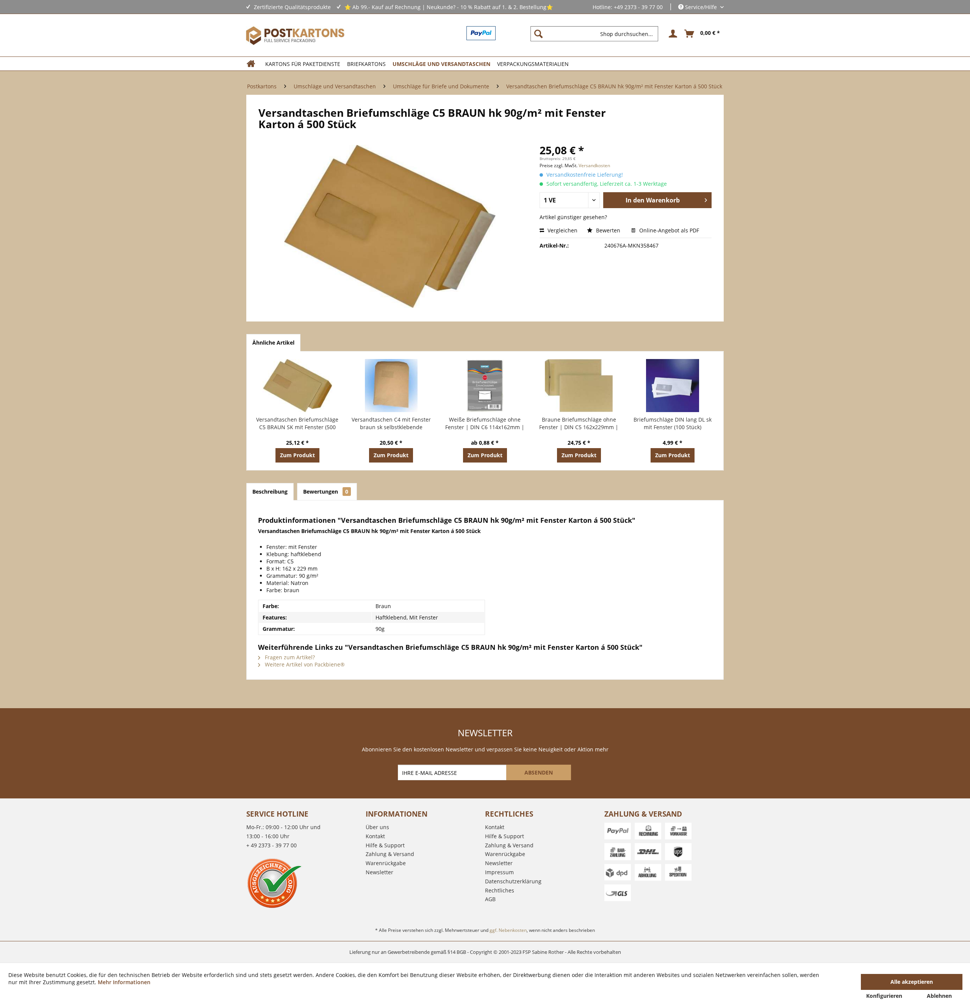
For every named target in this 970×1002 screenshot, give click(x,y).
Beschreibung (270, 491)
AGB (490, 899)
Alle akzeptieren (911, 981)
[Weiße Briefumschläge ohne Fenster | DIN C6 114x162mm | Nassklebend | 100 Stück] (485, 385)
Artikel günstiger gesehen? (573, 217)
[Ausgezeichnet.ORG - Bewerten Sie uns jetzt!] (304, 883)
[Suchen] (538, 33)
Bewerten (608, 230)
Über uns (377, 827)
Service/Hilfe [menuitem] (701, 7)
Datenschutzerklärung (513, 881)
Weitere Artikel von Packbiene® (304, 664)
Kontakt (375, 836)
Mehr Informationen (124, 982)
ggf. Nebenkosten (508, 930)
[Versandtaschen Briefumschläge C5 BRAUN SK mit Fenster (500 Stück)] (297, 385)
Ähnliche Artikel (273, 342)
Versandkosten (594, 165)
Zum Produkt (297, 455)
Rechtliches (499, 890)
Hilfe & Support (385, 845)
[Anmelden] (672, 33)
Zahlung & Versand (390, 854)
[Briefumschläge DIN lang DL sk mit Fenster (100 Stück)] (672, 385)
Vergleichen (561, 230)
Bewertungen (325, 491)
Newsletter (379, 872)
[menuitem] (597, 33)
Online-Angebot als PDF (668, 230)
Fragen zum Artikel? (289, 657)
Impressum (499, 872)
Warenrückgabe (386, 863)
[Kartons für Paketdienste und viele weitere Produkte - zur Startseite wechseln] (295, 35)
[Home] (253, 64)
